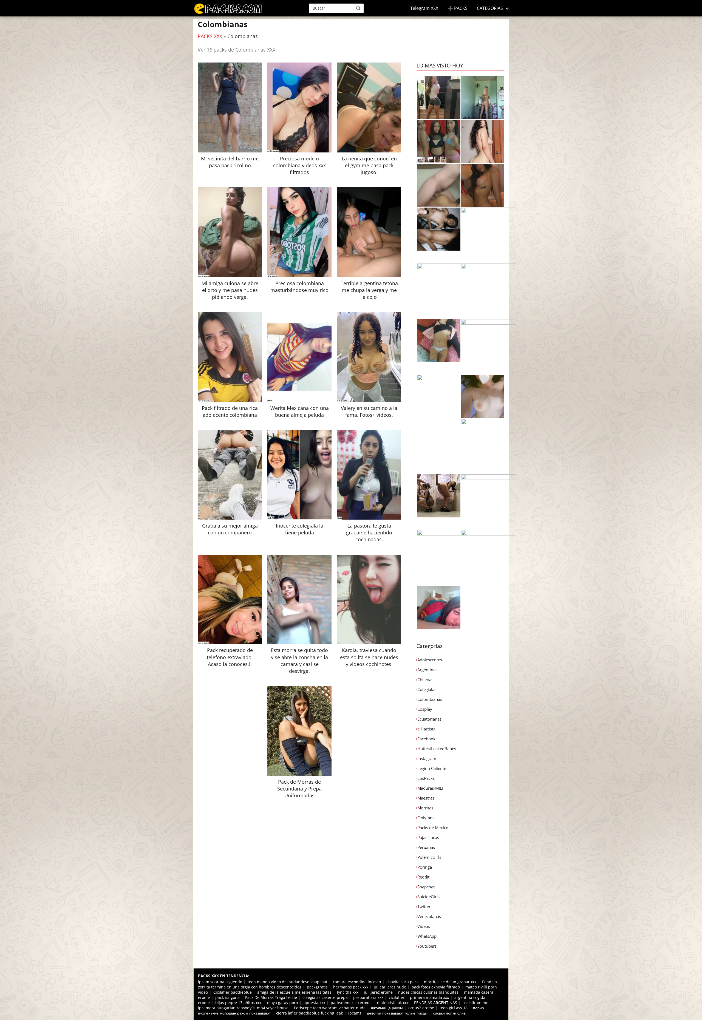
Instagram (426, 758)
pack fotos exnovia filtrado (436, 987)
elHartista (426, 729)
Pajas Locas (428, 837)
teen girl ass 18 (454, 1007)
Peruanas (426, 847)
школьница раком (387, 1007)
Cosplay (424, 709)
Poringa (424, 867)
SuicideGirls (428, 896)
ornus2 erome (421, 1007)
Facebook (426, 738)
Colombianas (429, 699)
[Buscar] (358, 8)
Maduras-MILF (430, 788)
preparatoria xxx (368, 997)
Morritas (425, 808)
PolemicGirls (429, 857)
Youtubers (427, 946)
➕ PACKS (458, 8)
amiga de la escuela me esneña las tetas (294, 992)
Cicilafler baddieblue (232, 992)
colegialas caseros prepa (325, 997)
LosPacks (426, 778)
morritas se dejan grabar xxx (450, 981)
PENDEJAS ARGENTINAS (435, 1002)
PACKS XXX (210, 36)
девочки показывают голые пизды (397, 1013)
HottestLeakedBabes (436, 748)
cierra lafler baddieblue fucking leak (309, 1013)
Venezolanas (429, 916)
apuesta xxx (314, 1002)
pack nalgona (227, 997)
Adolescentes (429, 659)
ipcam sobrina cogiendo (220, 981)
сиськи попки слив (449, 1013)
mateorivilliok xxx (393, 1002)
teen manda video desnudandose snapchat (287, 981)
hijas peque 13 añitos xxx (238, 1002)
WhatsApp (427, 936)
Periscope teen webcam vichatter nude (330, 1007)
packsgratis (317, 987)
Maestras (425, 798)
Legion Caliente (431, 768)
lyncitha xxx (347, 992)
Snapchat (426, 886)
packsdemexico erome (351, 1002)
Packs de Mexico (432, 827)
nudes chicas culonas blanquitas (428, 992)
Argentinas (427, 669)
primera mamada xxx (429, 997)
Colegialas (426, 689)
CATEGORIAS (490, 8)
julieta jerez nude (390, 987)
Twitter (424, 906)
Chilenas (425, 679)
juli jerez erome (378, 992)
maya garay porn (282, 1002)
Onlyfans (425, 817)
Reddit (423, 877)
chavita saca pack (402, 981)
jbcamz (354, 1013)
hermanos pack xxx (350, 987)
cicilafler (396, 997)
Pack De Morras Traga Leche (271, 997)
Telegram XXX (424, 8)
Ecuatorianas (429, 719)
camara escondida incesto (357, 981)
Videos (423, 926)
